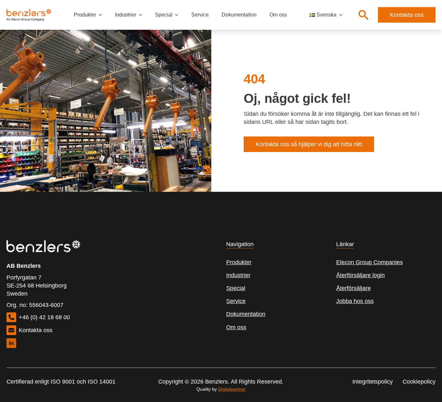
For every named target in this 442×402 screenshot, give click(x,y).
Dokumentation (239, 14)
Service (200, 14)
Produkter (85, 14)
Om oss (278, 14)
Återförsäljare (353, 288)
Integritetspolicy (372, 381)
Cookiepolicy (419, 381)
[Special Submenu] (178, 15)
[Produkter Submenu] (102, 15)
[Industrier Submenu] (142, 15)
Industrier (125, 14)
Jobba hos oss (355, 301)
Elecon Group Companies (369, 262)
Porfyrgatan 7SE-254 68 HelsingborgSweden (36, 285)
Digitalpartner (232, 389)
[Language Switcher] (343, 15)
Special (163, 14)
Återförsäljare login (360, 275)
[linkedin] (11, 343)
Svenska (326, 14)
